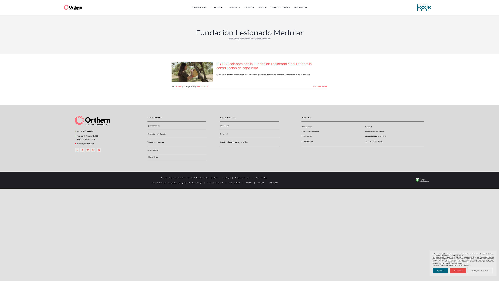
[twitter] (88, 150)
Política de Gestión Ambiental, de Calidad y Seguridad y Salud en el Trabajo (177, 183)
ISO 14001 (260, 183)
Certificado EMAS (234, 183)
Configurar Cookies (479, 270)
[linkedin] (77, 150)
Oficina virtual (152, 157)
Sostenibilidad (152, 150)
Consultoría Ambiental (310, 132)
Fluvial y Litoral (307, 141)
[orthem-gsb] (422, 179)
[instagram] (93, 150)
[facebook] (82, 150)
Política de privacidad (242, 178)
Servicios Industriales (373, 141)
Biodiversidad (202, 86)
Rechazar (458, 270)
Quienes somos (153, 126)
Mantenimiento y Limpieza (375, 136)
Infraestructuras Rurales (374, 132)
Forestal (368, 127)
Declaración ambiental (215, 183)
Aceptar (440, 270)
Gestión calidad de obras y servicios (234, 142)
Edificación (224, 126)
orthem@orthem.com (85, 144)
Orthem (178, 86)
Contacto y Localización (156, 134)
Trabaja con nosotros (155, 142)
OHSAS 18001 (274, 183)
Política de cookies (261, 178)
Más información (320, 86)
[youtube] (99, 150)
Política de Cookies (463, 265)
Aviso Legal (226, 178)
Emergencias (306, 136)
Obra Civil (224, 134)
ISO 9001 (249, 183)
